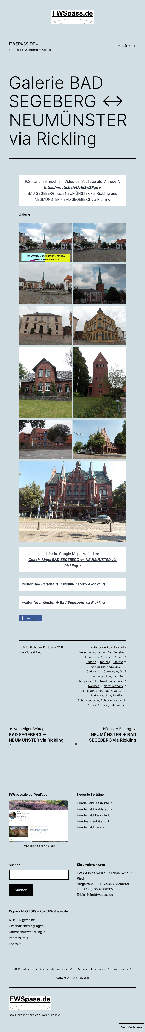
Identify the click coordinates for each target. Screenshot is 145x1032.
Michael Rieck (34, 652)
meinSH (118, 676)
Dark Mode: (128, 1027)
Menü (122, 46)
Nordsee (93, 686)
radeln (104, 695)
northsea (86, 690)
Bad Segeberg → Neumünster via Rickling (69, 584)
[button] (30, 618)
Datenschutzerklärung (25, 932)
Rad (93, 695)
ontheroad (103, 690)
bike (120, 657)
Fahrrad (119, 647)
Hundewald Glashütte (93, 803)
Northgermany (113, 686)
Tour (93, 705)
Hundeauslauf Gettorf (93, 821)
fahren (104, 662)
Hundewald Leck (89, 827)
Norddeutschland (111, 681)
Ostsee (118, 690)
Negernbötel (87, 681)
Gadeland (92, 671)
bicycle (108, 657)
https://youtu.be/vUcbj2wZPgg (71, 187)
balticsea (94, 657)
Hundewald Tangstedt (93, 815)
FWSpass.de (22, 43)
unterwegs (117, 705)
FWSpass (96, 666)
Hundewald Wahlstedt (93, 809)
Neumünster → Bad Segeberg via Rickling (69, 602)
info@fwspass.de (100, 894)
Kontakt (15, 944)
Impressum (17, 938)
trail (103, 705)
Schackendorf (87, 700)
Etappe (91, 662)
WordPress (49, 1015)
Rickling (118, 695)
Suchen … (16, 865)
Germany (109, 671)
